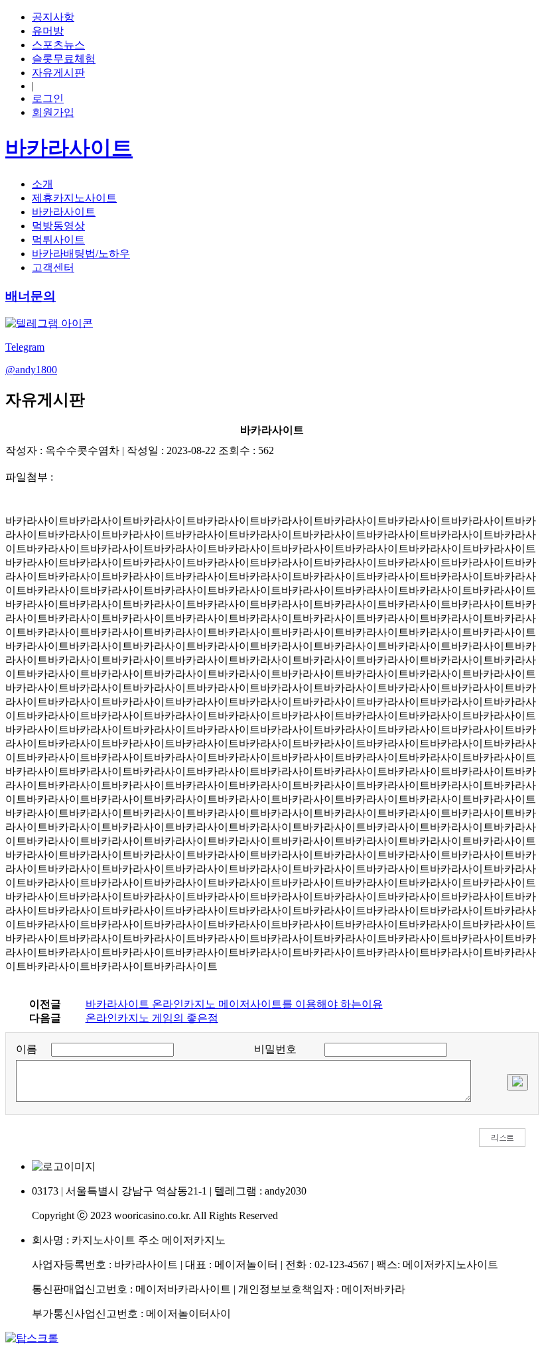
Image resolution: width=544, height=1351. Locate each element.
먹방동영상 (58, 225)
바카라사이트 (64, 211)
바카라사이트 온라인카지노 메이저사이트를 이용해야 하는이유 (234, 1004)
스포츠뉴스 (58, 44)
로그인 (48, 98)
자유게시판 (58, 72)
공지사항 (53, 17)
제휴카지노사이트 (74, 198)
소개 (42, 184)
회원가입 (53, 112)
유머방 (48, 30)
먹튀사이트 (58, 239)
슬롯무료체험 (64, 58)
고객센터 (53, 267)
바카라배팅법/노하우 (81, 253)
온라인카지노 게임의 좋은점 (152, 1018)
